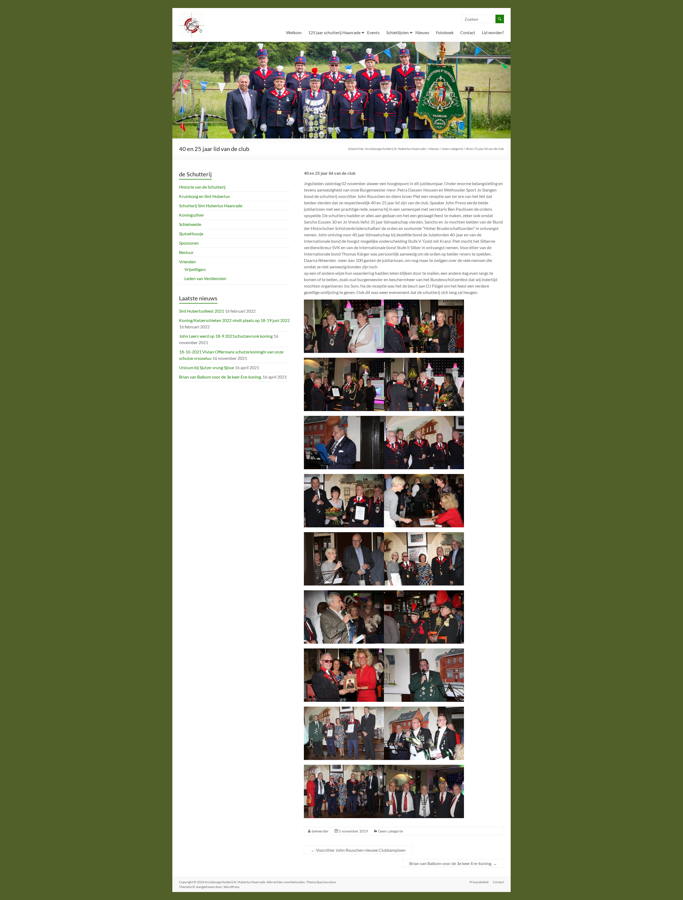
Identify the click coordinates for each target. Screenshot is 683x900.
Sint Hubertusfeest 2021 (201, 310)
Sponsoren (189, 242)
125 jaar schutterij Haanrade (334, 32)
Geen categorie (390, 831)
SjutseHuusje (191, 233)
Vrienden (187, 261)
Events (373, 32)
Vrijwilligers (195, 269)
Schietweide (190, 224)
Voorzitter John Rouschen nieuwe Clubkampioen (358, 850)
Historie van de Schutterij (202, 186)
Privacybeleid (479, 882)
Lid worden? (493, 32)
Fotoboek (445, 32)
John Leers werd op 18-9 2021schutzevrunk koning (226, 336)
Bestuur (186, 252)
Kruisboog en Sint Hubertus (204, 196)
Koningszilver (191, 214)
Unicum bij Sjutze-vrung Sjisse (206, 367)
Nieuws (422, 32)
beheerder (320, 831)
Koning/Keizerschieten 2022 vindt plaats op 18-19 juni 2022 (234, 320)
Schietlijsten (397, 32)
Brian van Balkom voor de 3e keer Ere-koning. (453, 863)
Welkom (293, 32)
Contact (467, 32)
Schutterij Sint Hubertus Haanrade (210, 205)
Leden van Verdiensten (205, 278)
